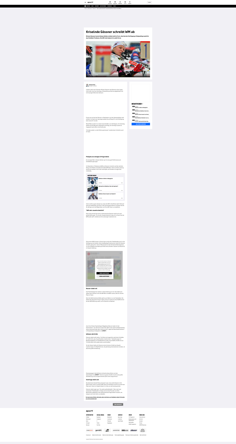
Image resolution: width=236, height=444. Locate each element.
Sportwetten (131, 422)
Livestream (109, 419)
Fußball (87, 417)
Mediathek (109, 417)
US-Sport (88, 423)
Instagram (99, 419)
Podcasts (109, 421)
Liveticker (120, 419)
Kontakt (141, 421)
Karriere (141, 419)
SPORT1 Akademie (132, 424)
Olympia (87, 425)
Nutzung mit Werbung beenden (132, 435)
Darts (87, 421)
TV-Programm (132, 417)
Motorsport (88, 419)
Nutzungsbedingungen (119, 435)
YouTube (98, 425)
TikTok (98, 423)
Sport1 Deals (120, 421)
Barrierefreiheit (143, 435)
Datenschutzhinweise (96, 435)
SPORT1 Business (142, 425)
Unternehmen (142, 417)
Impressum (88, 435)
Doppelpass (109, 423)
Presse (140, 423)
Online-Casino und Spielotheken (132, 419)
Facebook (98, 417)
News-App (120, 417)
